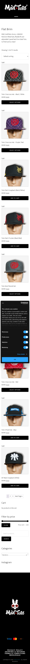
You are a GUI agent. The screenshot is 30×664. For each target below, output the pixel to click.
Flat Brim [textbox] (14, 555)
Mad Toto (17, 660)
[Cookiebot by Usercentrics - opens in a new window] (21, 303)
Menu (16, 17)
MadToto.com (15, 7)
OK (15, 359)
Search (6, 539)
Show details (21, 354)
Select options (15, 102)
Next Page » (19, 496)
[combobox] (15, 554)
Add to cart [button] (15, 198)
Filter (6, 525)
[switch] (25, 337)
